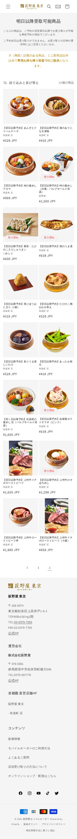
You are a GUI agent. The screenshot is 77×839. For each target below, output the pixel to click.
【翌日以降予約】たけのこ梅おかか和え (56, 305)
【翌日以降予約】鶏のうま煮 (56, 246)
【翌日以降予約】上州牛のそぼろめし (56, 481)
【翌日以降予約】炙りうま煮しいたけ (20, 363)
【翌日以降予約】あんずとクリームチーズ (20, 129)
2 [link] (50, 568)
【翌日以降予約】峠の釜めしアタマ (20, 187)
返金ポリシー (30, 824)
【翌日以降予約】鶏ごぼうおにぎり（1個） (20, 305)
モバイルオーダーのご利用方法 (29, 748)
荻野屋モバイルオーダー (36, 819)
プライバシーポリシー (54, 824)
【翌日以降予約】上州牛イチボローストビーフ (20, 481)
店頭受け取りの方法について (27, 766)
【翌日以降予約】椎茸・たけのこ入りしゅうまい (20, 248)
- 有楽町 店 (15, 713)
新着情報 (14, 739)
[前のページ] (27, 567)
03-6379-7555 (23, 622)
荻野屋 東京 (16, 704)
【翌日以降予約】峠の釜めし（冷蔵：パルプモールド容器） (56, 188)
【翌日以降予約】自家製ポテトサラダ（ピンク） (56, 420)
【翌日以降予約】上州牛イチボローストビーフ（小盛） (56, 539)
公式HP (13, 633)
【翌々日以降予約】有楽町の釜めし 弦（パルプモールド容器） (20, 422)
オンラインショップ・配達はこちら (32, 776)
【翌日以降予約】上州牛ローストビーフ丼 (20, 539)
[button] (8, 6)
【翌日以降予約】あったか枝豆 (56, 363)
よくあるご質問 (18, 757)
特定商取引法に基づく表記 (40, 830)
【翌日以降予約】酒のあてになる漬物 (56, 129)
